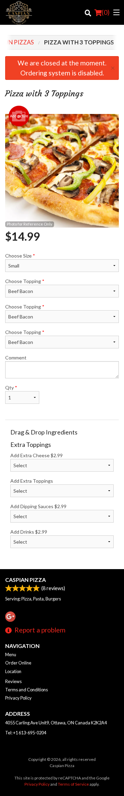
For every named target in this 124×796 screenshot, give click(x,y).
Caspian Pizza (25, 579)
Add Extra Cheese (36, 455)
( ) (106, 12)
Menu (10, 654)
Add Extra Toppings (31, 481)
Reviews (13, 681)
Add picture (19, 116)
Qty (11, 387)
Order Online (18, 663)
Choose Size (20, 256)
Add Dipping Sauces (38, 506)
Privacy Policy (18, 698)
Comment (16, 357)
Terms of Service (73, 784)
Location (13, 671)
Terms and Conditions (26, 689)
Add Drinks (28, 532)
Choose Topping (24, 281)
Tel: (25, 732)
